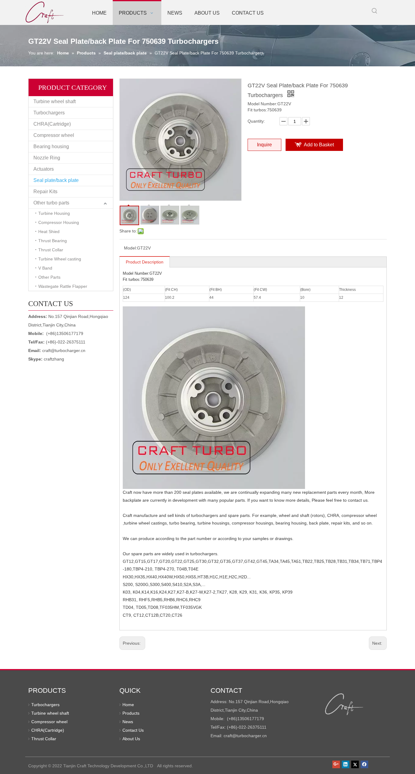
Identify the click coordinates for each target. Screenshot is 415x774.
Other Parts (49, 277)
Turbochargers (49, 112)
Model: (130, 248)
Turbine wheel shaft (54, 101)
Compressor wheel (53, 135)
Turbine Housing (54, 213)
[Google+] (336, 764)
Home (128, 704)
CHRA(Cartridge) (52, 124)
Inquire (264, 144)
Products (130, 713)
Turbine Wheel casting (59, 258)
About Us (131, 738)
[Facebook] (364, 764)
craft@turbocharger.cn (63, 350)
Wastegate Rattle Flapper (62, 286)
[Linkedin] (345, 764)
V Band (45, 268)
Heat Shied (49, 231)
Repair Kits (45, 191)
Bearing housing (51, 146)
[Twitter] (355, 764)
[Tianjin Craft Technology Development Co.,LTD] (344, 704)
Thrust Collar (50, 249)
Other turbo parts (51, 202)
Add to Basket (319, 144)
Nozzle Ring (46, 157)
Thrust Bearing (52, 240)
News (127, 721)
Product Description (144, 262)
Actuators (43, 169)
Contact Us (133, 730)
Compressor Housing (58, 222)
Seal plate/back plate (56, 180)
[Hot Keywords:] (375, 11)
